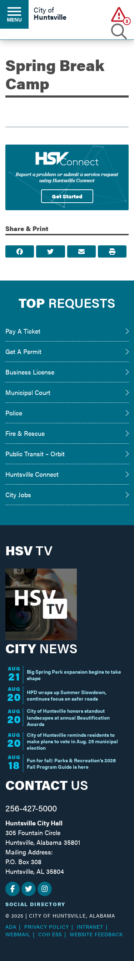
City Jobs (18, 494)
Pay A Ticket (22, 330)
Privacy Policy (46, 926)
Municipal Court (27, 392)
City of (50, 14)
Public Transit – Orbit (35, 453)
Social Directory (35, 904)
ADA (10, 926)
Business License (29, 371)
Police (13, 412)
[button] (119, 14)
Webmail (17, 934)
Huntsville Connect (32, 474)
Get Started (67, 196)
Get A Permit (23, 351)
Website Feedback (96, 934)
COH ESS (50, 934)
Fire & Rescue (25, 433)
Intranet (90, 926)
